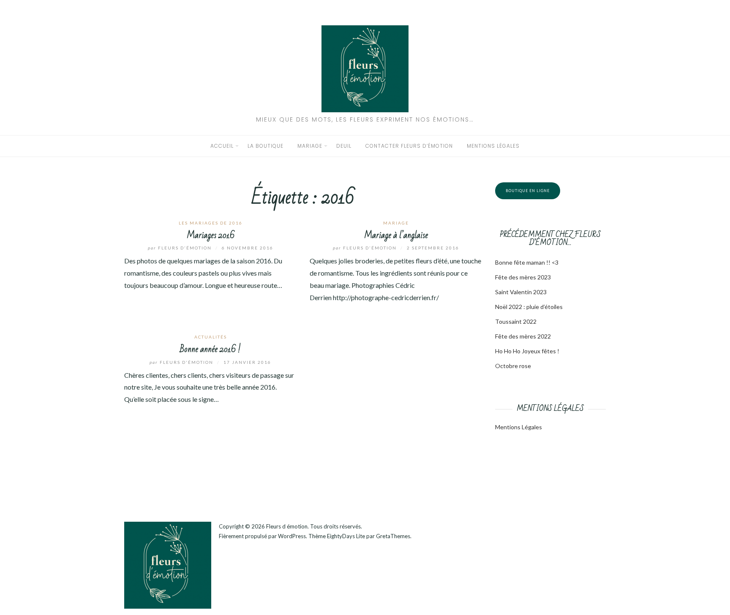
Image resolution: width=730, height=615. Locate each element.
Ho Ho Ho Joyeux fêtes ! (527, 351)
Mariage (309, 145)
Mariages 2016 (210, 235)
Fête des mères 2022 (523, 336)
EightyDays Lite (346, 536)
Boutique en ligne (528, 190)
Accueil (222, 145)
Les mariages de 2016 (210, 222)
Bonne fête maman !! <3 (526, 262)
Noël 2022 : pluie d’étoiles (529, 306)
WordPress (292, 536)
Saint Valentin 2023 (521, 291)
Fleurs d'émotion (180, 247)
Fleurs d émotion (287, 526)
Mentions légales (493, 145)
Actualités (210, 336)
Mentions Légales (518, 427)
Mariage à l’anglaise (396, 235)
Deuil (343, 145)
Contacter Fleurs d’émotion (409, 145)
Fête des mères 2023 (523, 277)
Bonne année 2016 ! (210, 349)
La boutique (265, 145)
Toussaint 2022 (516, 321)
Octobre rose (513, 365)
